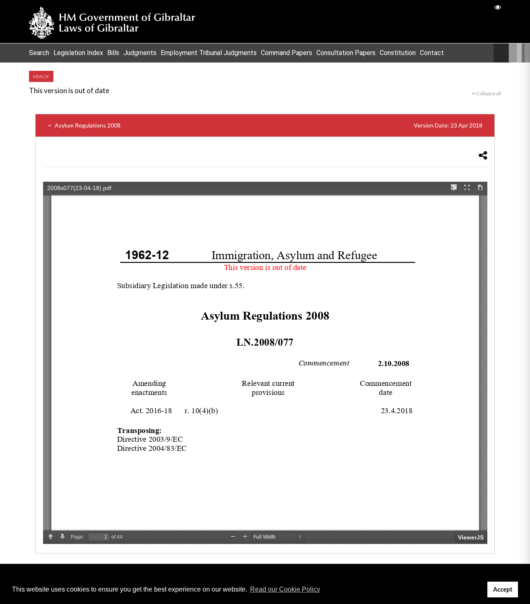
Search (39, 53)
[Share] (483, 155)
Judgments (140, 53)
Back (42, 76)
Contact (432, 53)
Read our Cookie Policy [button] (285, 589)
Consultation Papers (346, 53)
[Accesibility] (497, 7)
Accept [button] (503, 589)
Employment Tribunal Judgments (209, 53)
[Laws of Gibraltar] (112, 21)
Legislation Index (78, 53)
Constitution (398, 53)
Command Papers (286, 53)
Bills (113, 53)
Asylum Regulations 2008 (267, 125)
